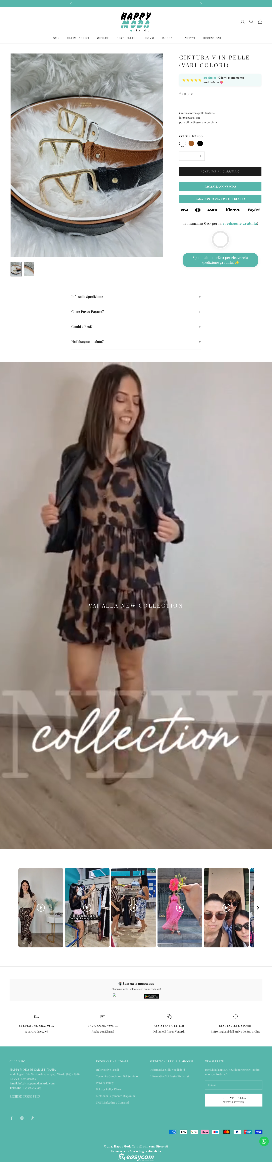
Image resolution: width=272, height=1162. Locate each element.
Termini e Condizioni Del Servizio (117, 1076)
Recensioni (212, 38)
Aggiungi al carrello (220, 171)
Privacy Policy (104, 1083)
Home (55, 38)
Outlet (103, 38)
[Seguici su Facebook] (12, 1118)
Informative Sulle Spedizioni (167, 1070)
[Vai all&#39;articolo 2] (28, 269)
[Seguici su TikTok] (32, 1118)
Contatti (188, 38)
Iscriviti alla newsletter (233, 1100)
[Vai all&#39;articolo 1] (16, 269)
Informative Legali (107, 1070)
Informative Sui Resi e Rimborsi (169, 1076)
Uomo (149, 38)
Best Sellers (127, 38)
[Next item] (258, 908)
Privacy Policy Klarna (109, 1089)
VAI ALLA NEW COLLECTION (136, 605)
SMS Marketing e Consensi (112, 1102)
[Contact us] (264, 1141)
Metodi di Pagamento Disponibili (116, 1096)
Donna (167, 38)
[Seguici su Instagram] (22, 1118)
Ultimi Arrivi (78, 38)
